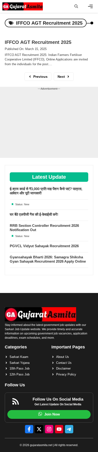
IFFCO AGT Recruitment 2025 (38, 42)
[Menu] (90, 6)
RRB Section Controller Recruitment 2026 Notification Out (44, 228)
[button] (76, 6)
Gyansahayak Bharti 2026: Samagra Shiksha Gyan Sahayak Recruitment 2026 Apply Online (48, 259)
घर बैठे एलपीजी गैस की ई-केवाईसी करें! (34, 214)
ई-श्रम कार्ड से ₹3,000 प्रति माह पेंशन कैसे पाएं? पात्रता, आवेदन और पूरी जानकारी (46, 191)
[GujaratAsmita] (22, 6)
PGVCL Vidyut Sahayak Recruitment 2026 (44, 246)
